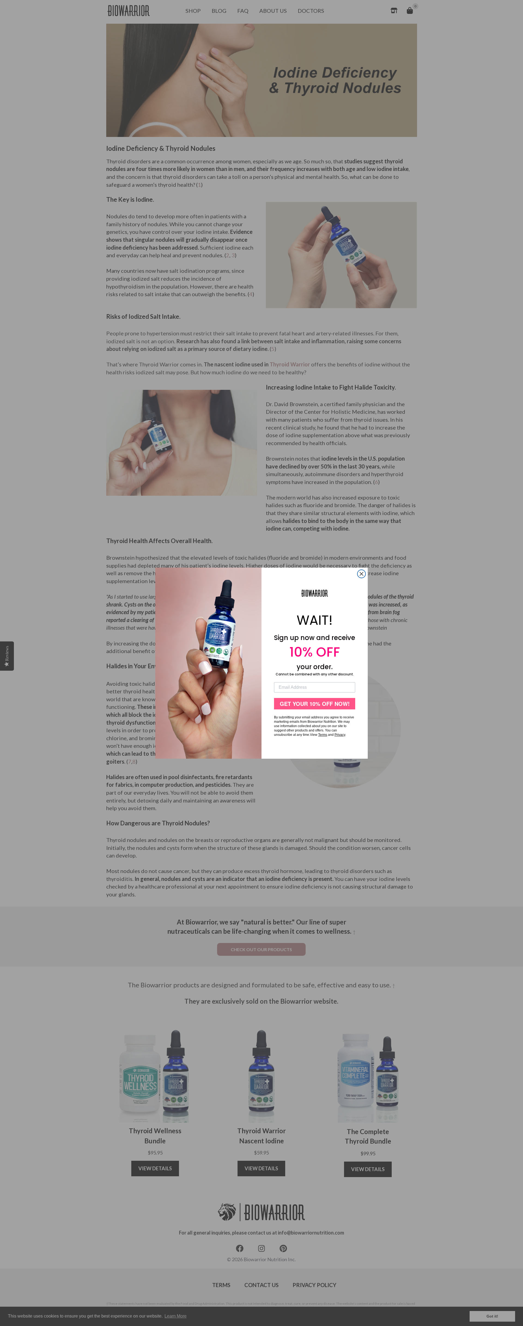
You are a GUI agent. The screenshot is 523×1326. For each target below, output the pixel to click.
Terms (322, 735)
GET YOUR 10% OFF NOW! (315, 704)
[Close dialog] (361, 574)
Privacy (340, 735)
